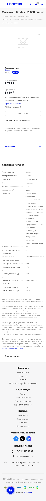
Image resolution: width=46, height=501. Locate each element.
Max (28, 438)
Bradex (7, 70)
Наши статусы (23, 426)
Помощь (23, 410)
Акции (23, 394)
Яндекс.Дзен (22, 438)
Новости (23, 376)
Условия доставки (23, 401)
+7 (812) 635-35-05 (24, 451)
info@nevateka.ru (25, 456)
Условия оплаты (23, 397)
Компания (23, 368)
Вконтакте (16, 438)
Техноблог (23, 415)
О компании (23, 372)
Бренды (23, 422)
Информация (23, 389)
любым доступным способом (13, 348)
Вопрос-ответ (23, 419)
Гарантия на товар (23, 404)
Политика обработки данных (23, 383)
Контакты (23, 379)
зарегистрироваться (13, 103)
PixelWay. (28, 492)
